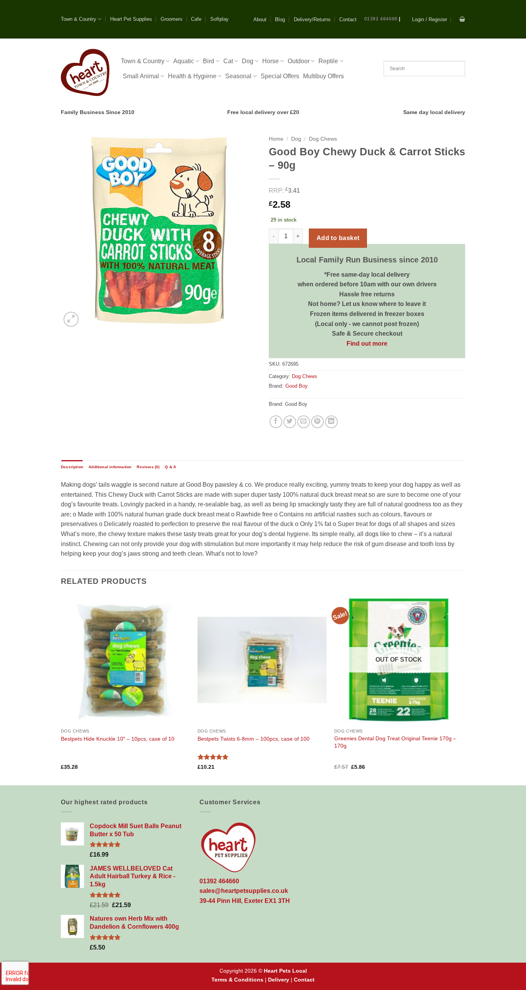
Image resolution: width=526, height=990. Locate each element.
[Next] (463, 690)
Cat (228, 61)
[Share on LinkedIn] (331, 421)
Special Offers (280, 76)
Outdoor (299, 61)
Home (276, 139)
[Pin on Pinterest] (317, 421)
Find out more (367, 343)
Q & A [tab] (170, 467)
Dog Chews (323, 139)
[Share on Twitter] (289, 421)
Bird (208, 61)
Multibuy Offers (323, 76)
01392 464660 (381, 19)
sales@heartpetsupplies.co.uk (243, 890)
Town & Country (78, 19)
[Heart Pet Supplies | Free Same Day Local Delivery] (85, 72)
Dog (247, 61)
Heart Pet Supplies (131, 19)
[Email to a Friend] (303, 421)
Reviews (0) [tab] (148, 467)
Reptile (328, 61)
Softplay (219, 19)
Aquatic (183, 61)
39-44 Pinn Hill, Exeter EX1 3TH (244, 901)
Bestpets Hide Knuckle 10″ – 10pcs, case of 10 (117, 739)
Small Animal (141, 76)
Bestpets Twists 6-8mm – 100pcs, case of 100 (254, 739)
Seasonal (238, 76)
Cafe (196, 19)
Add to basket (338, 238)
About (259, 19)
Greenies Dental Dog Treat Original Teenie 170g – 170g (395, 742)
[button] (429, 19)
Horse (270, 61)
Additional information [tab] (110, 467)
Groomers (172, 19)
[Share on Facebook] (276, 421)
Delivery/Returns (312, 19)
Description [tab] (72, 467)
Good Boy (296, 386)
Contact (348, 19)
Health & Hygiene (192, 76)
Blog (280, 19)
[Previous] (61, 690)
